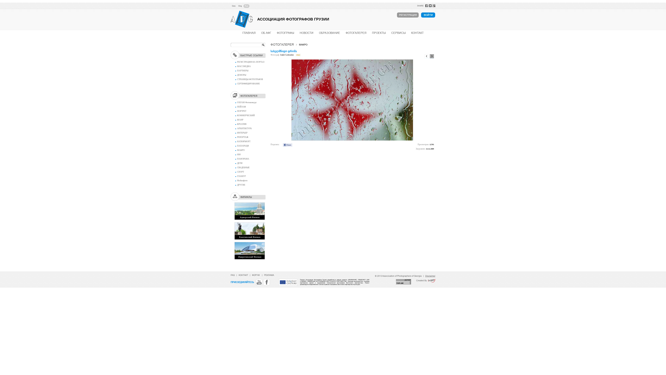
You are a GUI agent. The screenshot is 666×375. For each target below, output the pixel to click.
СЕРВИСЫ (398, 32)
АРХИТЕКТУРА (244, 128)
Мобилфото (242, 180)
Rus (246, 6)
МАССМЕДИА (244, 66)
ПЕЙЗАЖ (241, 107)
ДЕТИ (239, 163)
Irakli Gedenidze (287, 55)
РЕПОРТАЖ (242, 137)
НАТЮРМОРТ (243, 141)
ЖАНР (240, 120)
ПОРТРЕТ (241, 111)
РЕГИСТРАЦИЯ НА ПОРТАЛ (250, 62)
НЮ (239, 154)
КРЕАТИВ (241, 124)
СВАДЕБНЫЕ (243, 167)
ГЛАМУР (241, 176)
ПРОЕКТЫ (379, 32)
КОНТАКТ (417, 32)
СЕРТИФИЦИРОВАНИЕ (248, 83)
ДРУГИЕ (241, 185)
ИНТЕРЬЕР (242, 133)
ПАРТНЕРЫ (242, 70)
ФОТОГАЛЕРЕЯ (356, 32)
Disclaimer (430, 276)
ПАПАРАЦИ (243, 146)
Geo (234, 6)
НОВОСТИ (306, 32)
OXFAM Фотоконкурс (247, 102)
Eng (240, 6)
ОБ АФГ (266, 32)
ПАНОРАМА (243, 159)
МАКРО (241, 150)
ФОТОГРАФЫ (285, 32)
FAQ (233, 275)
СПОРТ (240, 172)
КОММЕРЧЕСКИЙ (246, 115)
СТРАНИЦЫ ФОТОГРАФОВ (250, 79)
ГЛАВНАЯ (249, 32)
